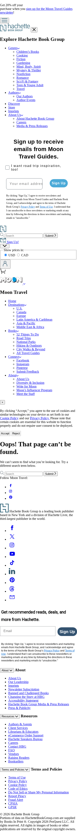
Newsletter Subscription (23, 689)
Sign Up (59, 183)
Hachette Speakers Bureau (25, 739)
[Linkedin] (12, 574)
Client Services (18, 728)
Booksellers (15, 761)
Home (12, 301)
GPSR (12, 807)
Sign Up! (12, 242)
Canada (21, 312)
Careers (21, 122)
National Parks (26, 342)
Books (12, 330)
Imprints (13, 111)
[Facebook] (12, 530)
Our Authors (24, 96)
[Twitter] (12, 539)
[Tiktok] (12, 565)
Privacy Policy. (39, 418)
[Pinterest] (12, 582)
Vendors (13, 754)
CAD (24, 255)
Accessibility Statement (23, 700)
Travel (20, 89)
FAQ (11, 750)
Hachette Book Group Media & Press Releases (38, 704)
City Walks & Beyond (30, 349)
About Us (14, 115)
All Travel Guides (28, 353)
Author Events (25, 100)
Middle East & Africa (30, 327)
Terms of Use (17, 777)
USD (12, 255)
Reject (16, 433)
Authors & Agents (20, 724)
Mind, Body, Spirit (28, 66)
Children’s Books (27, 51)
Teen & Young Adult (29, 85)
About (12, 375)
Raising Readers (18, 757)
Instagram (22, 364)
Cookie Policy (9, 418)
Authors (13, 92)
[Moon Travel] (24, 283)
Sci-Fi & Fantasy (27, 81)
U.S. (19, 308)
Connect (13, 356)
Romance (22, 77)
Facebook (22, 360)
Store (11, 107)
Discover (14, 103)
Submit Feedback (27, 371)
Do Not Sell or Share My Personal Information (38, 792)
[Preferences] (4, 246)
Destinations (16, 304)
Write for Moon (26, 386)
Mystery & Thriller (28, 70)
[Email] (12, 600)
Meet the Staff (25, 394)
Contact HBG (17, 746)
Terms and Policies (13, 769)
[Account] (5, 264)
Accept (5, 433)
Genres (12, 48)
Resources (8, 716)
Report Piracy (17, 796)
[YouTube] (12, 556)
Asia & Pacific (25, 323)
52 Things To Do (27, 334)
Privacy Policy (17, 781)
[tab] (38, 402)
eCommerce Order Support (25, 735)
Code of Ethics (18, 788)
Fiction (20, 59)
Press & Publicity (19, 708)
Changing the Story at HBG (26, 697)
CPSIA (13, 803)
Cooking (22, 55)
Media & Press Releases (32, 126)
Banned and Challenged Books (28, 693)
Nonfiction (23, 74)
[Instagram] (12, 548)
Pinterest (22, 368)
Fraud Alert (15, 799)
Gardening (23, 63)
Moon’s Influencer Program (34, 390)
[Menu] (4, 20)
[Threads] (12, 591)
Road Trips (23, 338)
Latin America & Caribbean (34, 319)
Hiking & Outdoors (29, 345)
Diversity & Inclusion (30, 382)
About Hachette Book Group (35, 118)
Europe (21, 316)
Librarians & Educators (23, 731)
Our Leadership (18, 682)
